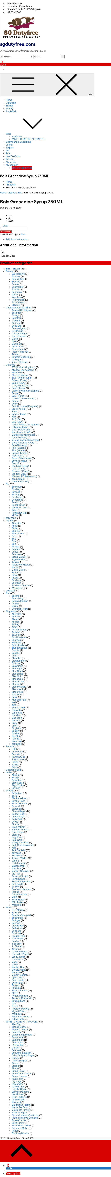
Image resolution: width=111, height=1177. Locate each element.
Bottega (16, 315)
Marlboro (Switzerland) (23, 435)
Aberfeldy (16, 614)
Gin (7, 150)
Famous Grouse (20, 829)
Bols (19, 192)
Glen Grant (17, 671)
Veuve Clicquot (19, 362)
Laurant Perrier (19, 333)
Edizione (16, 933)
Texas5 (15, 463)
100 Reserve (18, 274)
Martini (15, 339)
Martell (15, 294)
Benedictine (18, 533)
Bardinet (16, 276)
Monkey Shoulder (21, 871)
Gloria (15, 1068)
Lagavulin (17, 710)
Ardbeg (15, 624)
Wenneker (17, 588)
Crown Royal (18, 816)
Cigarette (11, 102)
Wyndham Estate (20, 1016)
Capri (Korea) (18, 388)
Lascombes (17, 1084)
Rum (8, 153)
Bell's (14, 796)
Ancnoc (15, 622)
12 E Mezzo (18, 910)
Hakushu (16, 694)
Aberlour (16, 616)
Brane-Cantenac (20, 1029)
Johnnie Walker (19, 858)
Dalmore (16, 663)
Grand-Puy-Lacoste (22, 1073)
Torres (15, 1006)
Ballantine (17, 793)
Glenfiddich (17, 676)
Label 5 (15, 860)
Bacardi (16, 596)
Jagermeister (18, 559)
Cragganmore (19, 661)
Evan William (18, 827)
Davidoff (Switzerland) (23, 398)
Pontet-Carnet (19, 1120)
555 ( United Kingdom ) (23, 367)
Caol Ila (16, 650)
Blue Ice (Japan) (20, 375)
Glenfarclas (17, 674)
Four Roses (18, 832)
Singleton (16, 728)
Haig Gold (17, 840)
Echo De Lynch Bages (23, 1055)
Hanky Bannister (20, 842)
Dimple (15, 824)
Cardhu (15, 653)
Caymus (16, 923)
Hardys (15, 941)
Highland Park (19, 699)
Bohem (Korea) (19, 380)
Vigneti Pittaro (19, 1011)
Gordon (15, 502)
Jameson (16, 853)
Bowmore (16, 642)
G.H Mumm (17, 331)
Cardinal (16, 320)
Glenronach (18, 689)
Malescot (16, 1102)
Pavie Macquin (19, 1112)
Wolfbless (17, 1014)
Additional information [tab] (17, 239)
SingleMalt (11, 111)
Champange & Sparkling (18, 142)
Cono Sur (16, 326)
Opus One (17, 977)
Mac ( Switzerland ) (21, 429)
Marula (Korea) (19, 437)
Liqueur (12, 192)
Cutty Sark (17, 819)
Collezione (17, 928)
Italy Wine (17, 136)
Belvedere (17, 780)
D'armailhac (18, 1045)
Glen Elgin (17, 668)
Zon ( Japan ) (18, 479)
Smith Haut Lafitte (21, 1125)
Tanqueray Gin (19, 513)
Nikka (14, 723)
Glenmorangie (19, 687)
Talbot (15, 1131)
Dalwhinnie (17, 666)
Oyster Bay (17, 346)
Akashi (15, 619)
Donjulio (16, 754)
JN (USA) (16, 419)
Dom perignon (19, 328)
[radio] (10, 215)
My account (12, 165)
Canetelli (16, 318)
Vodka (9, 144)
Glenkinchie (18, 681)
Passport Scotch (20, 876)
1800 (14, 749)
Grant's (15, 835)
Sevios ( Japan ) (20, 461)
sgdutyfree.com (17, 44)
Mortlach (16, 720)
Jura (14, 705)
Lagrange (16, 1081)
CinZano (16, 323)
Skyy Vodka (18, 785)
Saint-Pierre (18, 1123)
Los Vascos (17, 959)
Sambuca (16, 580)
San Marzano (18, 1001)
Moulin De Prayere (21, 1110)
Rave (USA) (18, 455)
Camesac (16, 1032)
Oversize (10, 590)
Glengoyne (17, 679)
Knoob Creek (18, 707)
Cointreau (17, 554)
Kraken (15, 603)
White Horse (18, 899)
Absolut (15, 775)
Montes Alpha (19, 970)
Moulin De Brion (20, 1107)
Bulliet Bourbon (19, 803)
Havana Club (18, 757)
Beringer (16, 920)
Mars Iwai (16, 868)
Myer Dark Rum (20, 609)
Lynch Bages (18, 1099)
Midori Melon (18, 570)
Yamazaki (17, 741)
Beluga (15, 777)
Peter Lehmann (19, 990)
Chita (14, 655)
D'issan (15, 1047)
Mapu (14, 962)
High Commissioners (22, 845)
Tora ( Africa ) (18, 468)
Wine (8, 133)
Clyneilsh (16, 658)
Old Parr (16, 873)
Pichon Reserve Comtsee (25, 1118)
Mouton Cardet (19, 975)
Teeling (15, 738)
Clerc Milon (17, 1042)
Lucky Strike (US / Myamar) (25, 424)
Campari (16, 549)
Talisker (16, 733)
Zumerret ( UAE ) (20, 481)
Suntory (16, 731)
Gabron (15, 1063)
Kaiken (15, 949)
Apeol (15, 526)
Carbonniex (18, 1040)
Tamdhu (16, 736)
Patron (15, 762)
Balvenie (16, 635)
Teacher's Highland (21, 889)
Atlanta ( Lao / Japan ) (23, 370)
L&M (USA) (17, 422)
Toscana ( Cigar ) (20, 471)
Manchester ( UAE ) (22, 432)
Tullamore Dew (19, 894)
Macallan (16, 715)
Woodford (17, 905)
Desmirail (16, 1050)
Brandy (9, 105)
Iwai (14, 702)
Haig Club (17, 837)
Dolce (15, 403)
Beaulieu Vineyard (21, 915)
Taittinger (16, 359)
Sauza (15, 764)
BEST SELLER (14, 268)
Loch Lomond (19, 863)
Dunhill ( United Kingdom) (25, 406)
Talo (14, 1003)
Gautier (15, 289)
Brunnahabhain (19, 648)
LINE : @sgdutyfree (22, 167)
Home (9, 100)
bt (1, 219)
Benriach (16, 640)
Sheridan (16, 583)
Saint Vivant (18, 302)
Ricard (15, 577)
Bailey (15, 528)
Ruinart (15, 354)
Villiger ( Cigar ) (20, 474)
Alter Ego (16, 1024)
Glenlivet (16, 684)
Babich (15, 912)
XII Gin (15, 515)
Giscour (16, 1066)
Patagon (16, 985)
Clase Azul (17, 751)
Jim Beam (17, 855)
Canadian (17, 809)
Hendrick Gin (18, 505)
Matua (15, 964)
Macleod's (17, 718)
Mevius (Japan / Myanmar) (25, 440)
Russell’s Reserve (21, 881)
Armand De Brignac (22, 310)
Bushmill (16, 806)
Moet (14, 341)
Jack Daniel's (18, 850)
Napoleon (17, 297)
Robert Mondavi (20, 996)
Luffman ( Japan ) (20, 427)
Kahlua (15, 562)
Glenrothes (17, 692)
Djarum (15, 401)
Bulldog (16, 494)
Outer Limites (18, 980)
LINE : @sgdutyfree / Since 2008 (16, 1138)
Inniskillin (16, 944)
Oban (14, 725)
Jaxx (14, 416)
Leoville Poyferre (20, 1092)
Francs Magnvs (19, 1060)
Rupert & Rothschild (22, 998)
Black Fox (17, 372)
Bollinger (16, 313)
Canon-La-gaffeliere (22, 1034)
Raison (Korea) (19, 453)
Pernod (15, 572)
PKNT (15, 993)
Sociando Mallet (20, 1128)
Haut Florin (17, 1079)
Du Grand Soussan (21, 1053)
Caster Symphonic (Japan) (25, 390)
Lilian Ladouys (19, 1097)
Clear (5, 225)
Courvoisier (17, 287)
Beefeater (17, 487)
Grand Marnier (19, 557)
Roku (14, 510)
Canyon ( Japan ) (20, 385)
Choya (15, 551)
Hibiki (14, 697)
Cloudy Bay (18, 925)
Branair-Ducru (19, 1027)
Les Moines (17, 1094)
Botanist (16, 492)
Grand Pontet (18, 1071)
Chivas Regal (19, 811)
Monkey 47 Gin (19, 507)
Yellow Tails (18, 1019)
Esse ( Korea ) (19, 409)
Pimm (14, 575)
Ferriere (16, 1058)
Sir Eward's (17, 884)
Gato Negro (17, 938)
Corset (15, 393)
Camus (15, 284)
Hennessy (17, 292)
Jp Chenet (17, 946)
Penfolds (16, 988)
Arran (14, 627)
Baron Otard (18, 279)
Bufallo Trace (18, 801)
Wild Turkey (18, 902)
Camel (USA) (18, 383)
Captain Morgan (20, 601)
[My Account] (1, 59)
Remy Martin (18, 300)
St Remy (16, 305)
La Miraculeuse (19, 951)
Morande (16, 972)
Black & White (19, 798)
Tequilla (10, 147)
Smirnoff (16, 788)
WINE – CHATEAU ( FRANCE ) (28, 139)
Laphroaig (17, 712)
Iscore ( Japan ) (19, 414)
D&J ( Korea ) (18, 396)
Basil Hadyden (19, 637)
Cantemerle (18, 1037)
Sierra (15, 767)
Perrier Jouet (18, 349)
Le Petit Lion (18, 1086)
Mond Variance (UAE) (23, 442)
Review (9, 159)
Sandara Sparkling (21, 357)
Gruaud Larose (19, 1076)
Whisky (9, 108)
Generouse (17, 500)
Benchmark (17, 918)
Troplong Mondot (20, 1133)
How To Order (13, 156)
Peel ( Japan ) (19, 448)
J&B (14, 848)
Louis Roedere (19, 336)
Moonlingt (17, 344)
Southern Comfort (21, 585)
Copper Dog (18, 814)
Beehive (16, 281)
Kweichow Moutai (21, 564)
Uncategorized (13, 770)
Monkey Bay (18, 967)
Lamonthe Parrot (20, 954)
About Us (11, 162)
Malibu (15, 606)
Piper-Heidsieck (20, 352)
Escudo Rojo (18, 936)
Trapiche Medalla (20, 1008)
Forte (14, 411)
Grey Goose (18, 783)
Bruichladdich (19, 645)
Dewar (15, 822)
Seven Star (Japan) (21, 458)
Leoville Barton (19, 1089)
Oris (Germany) (19, 445)
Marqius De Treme (21, 1105)
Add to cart (5, 232)
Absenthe (16, 523)
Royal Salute (18, 879)
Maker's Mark (18, 866)
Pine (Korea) (18, 450)
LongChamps (18, 957)
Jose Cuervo (18, 759)
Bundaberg (17, 598)
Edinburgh (17, 497)
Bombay (16, 489)
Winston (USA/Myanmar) (24, 476)
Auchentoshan (19, 629)
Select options (13, 1173)
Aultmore (16, 632)
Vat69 (14, 897)
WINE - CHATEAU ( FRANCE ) (22, 1021)
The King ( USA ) (20, 466)
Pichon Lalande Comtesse (25, 1115)
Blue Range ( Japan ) (22, 378)
